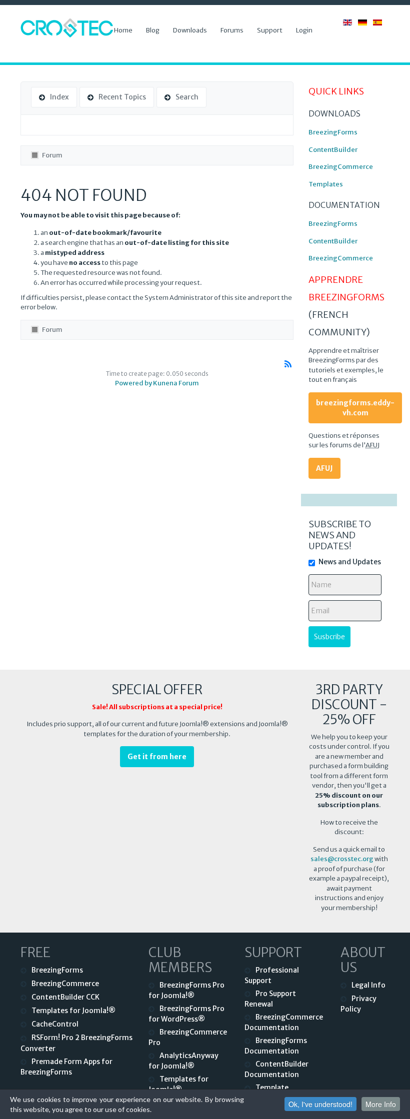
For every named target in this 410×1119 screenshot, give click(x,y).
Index (59, 96)
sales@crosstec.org (342, 859)
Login (304, 30)
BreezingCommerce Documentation (283, 1022)
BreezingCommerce (340, 166)
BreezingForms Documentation (275, 1046)
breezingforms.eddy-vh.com (355, 407)
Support (269, 30)
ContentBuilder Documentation (276, 1069)
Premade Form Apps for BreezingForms (66, 1067)
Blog (153, 30)
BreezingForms (333, 132)
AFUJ (324, 468)
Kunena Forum (176, 383)
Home (123, 30)
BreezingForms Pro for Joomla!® (186, 990)
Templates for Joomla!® (74, 1010)
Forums (232, 30)
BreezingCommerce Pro (187, 1037)
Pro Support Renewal (270, 999)
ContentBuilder (333, 149)
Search (187, 96)
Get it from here (157, 756)
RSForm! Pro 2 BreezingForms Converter (76, 1043)
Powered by (133, 383)
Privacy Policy (358, 1004)
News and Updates (349, 561)
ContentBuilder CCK (66, 997)
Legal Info (369, 985)
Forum (52, 155)
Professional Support (271, 975)
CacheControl (55, 1024)
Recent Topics (122, 96)
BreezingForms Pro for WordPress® (186, 1014)
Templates (325, 184)
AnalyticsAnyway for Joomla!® (183, 1061)
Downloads (190, 30)
